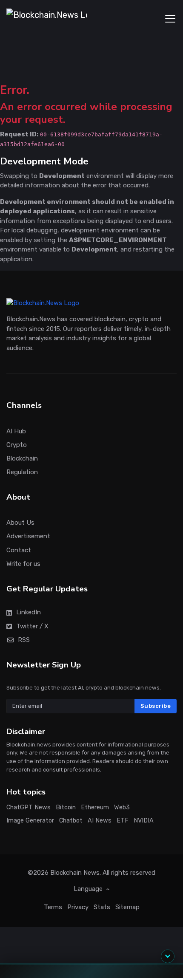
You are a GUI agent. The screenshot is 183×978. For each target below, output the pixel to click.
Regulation (22, 472)
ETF (123, 820)
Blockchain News (75, 872)
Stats (102, 907)
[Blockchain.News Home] (46, 18)
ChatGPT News (28, 807)
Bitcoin (66, 807)
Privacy (78, 907)
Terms (53, 907)
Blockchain (22, 458)
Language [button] (89, 889)
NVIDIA (144, 820)
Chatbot (71, 820)
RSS (24, 640)
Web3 (122, 807)
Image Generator (30, 820)
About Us (20, 522)
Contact (18, 550)
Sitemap (127, 907)
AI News (100, 820)
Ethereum (95, 807)
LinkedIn (28, 612)
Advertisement (28, 536)
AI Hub (16, 431)
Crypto (16, 445)
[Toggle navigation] (170, 19)
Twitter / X (32, 626)
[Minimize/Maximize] (167, 956)
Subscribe (155, 706)
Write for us (23, 564)
